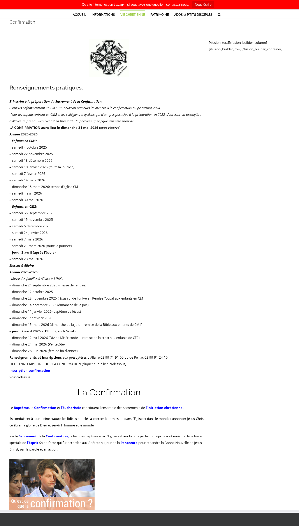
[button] (219, 14)
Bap (17, 407)
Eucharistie (72, 407)
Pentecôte (129, 442)
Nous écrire (203, 4)
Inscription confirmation (29, 370)
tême (24, 407)
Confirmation (45, 407)
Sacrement (28, 436)
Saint (38, 442)
